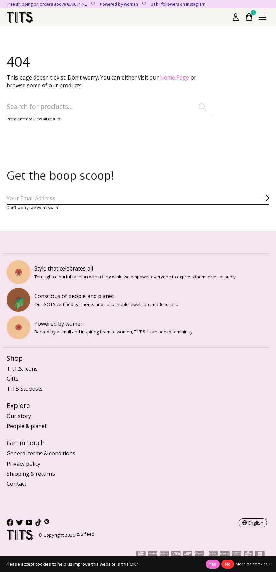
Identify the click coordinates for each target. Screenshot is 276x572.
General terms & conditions (41, 453)
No (228, 564)
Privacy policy (23, 463)
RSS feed (84, 534)
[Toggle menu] (262, 17)
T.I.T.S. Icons (22, 368)
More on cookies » (253, 563)
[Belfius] (225, 554)
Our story (19, 416)
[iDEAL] (141, 554)
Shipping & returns (31, 473)
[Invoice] (260, 554)
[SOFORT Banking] (199, 554)
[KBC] (248, 554)
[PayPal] (153, 554)
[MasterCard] (164, 554)
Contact (16, 483)
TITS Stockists (25, 388)
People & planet (27, 426)
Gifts (13, 378)
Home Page (174, 77)
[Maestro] (213, 554)
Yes (212, 564)
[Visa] (176, 554)
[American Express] (236, 554)
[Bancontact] (188, 554)
